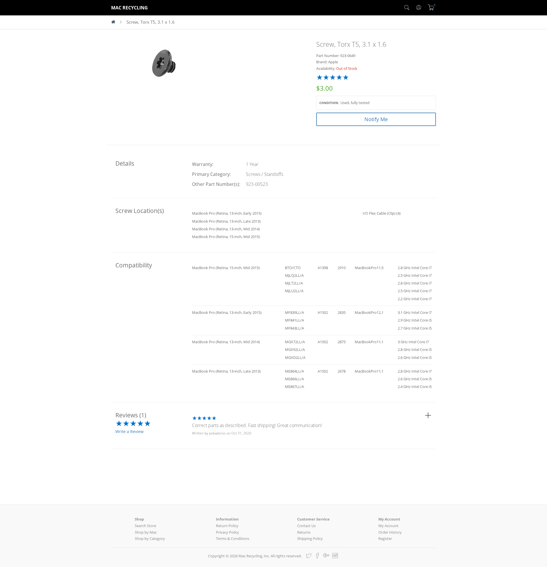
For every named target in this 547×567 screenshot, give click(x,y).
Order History (390, 532)
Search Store (145, 525)
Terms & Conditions (232, 538)
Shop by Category (150, 538)
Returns (304, 532)
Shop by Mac (146, 532)
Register (385, 538)
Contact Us (306, 525)
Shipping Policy (310, 538)
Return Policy (227, 525)
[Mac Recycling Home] (115, 22)
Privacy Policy (227, 532)
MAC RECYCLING (129, 8)
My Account (388, 525)
